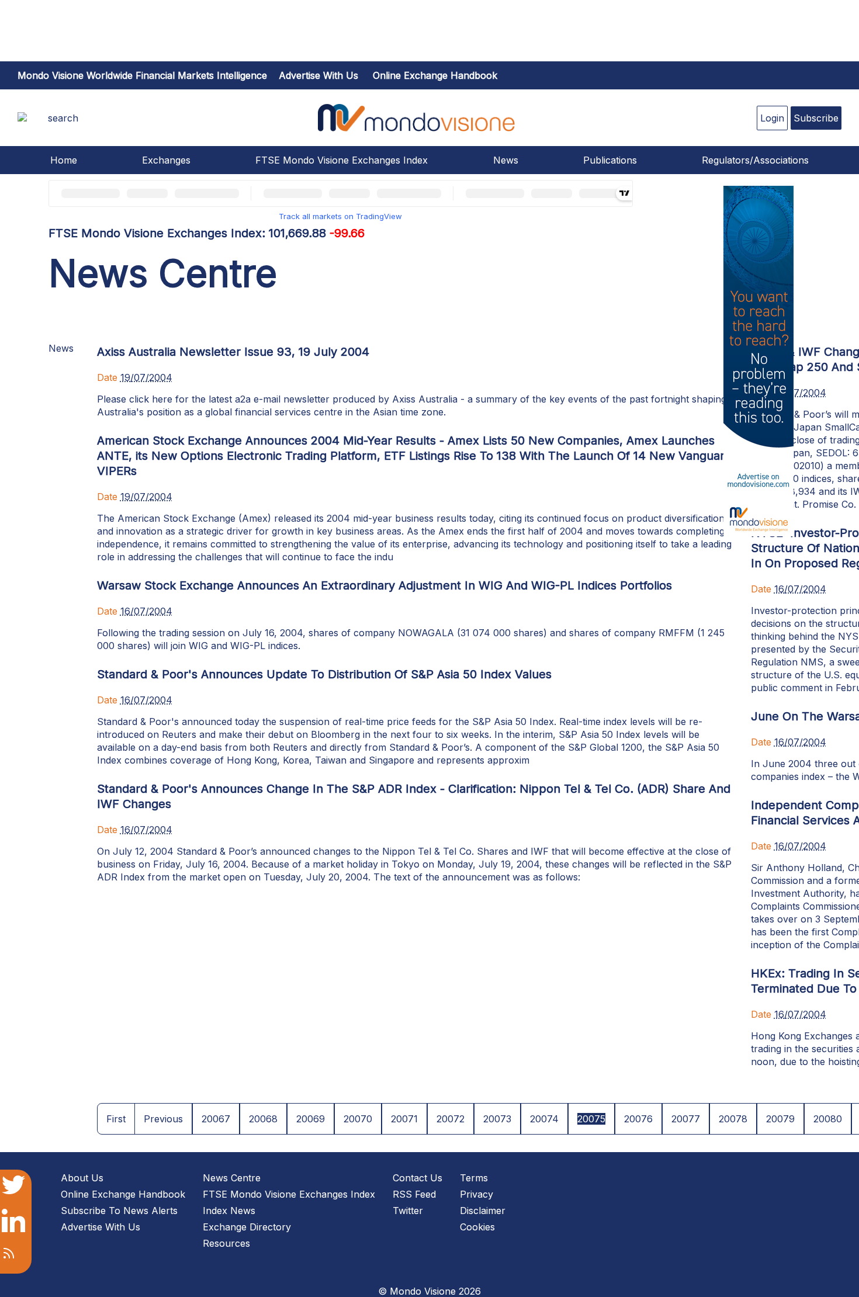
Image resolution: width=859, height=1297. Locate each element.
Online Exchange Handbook (435, 75)
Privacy (476, 1194)
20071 (404, 1119)
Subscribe (816, 118)
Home (63, 160)
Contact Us (417, 1178)
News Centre (232, 1178)
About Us (82, 1178)
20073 (497, 1119)
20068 (263, 1119)
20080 (827, 1119)
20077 (685, 1119)
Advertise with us (318, 75)
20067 (216, 1119)
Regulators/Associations (755, 160)
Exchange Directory (247, 1227)
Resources (226, 1243)
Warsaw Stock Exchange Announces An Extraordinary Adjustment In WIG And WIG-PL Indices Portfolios (384, 585)
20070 (358, 1119)
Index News (229, 1210)
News (505, 160)
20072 (451, 1119)
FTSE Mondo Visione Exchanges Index (341, 160)
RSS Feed (414, 1194)
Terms (474, 1178)
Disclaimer (482, 1210)
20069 (310, 1119)
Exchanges (166, 160)
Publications (610, 160)
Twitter (408, 1210)
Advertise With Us (100, 1227)
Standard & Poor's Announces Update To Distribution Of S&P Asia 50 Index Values (324, 674)
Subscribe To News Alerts (119, 1210)
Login (772, 118)
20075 (591, 1119)
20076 (638, 1119)
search (63, 118)
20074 (544, 1119)
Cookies (477, 1227)
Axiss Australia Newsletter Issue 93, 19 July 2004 (233, 352)
